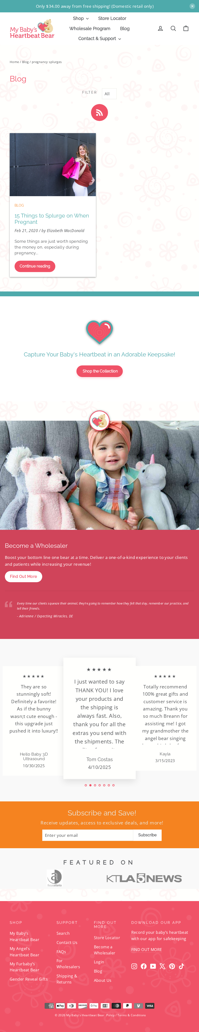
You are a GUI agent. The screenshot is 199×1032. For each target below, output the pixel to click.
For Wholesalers (68, 963)
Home (14, 62)
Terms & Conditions (131, 1015)
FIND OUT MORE (146, 949)
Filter (89, 92)
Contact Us (67, 942)
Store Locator (112, 18)
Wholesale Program (89, 28)
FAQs (61, 951)
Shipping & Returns (67, 979)
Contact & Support (97, 38)
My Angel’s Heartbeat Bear (24, 951)
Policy (110, 1015)
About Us (103, 980)
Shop (79, 18)
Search (63, 933)
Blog (125, 28)
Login (99, 962)
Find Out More (23, 576)
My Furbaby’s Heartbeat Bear (24, 967)
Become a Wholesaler (105, 950)
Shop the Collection (100, 371)
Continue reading (35, 266)
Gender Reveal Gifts (29, 979)
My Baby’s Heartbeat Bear (24, 936)
